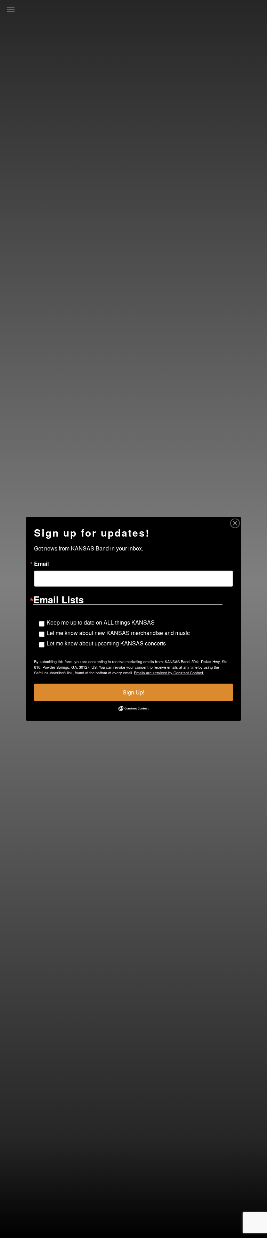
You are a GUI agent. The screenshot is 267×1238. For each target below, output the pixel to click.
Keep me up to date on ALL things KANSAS (101, 622)
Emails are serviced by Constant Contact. (169, 672)
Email (41, 563)
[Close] (235, 523)
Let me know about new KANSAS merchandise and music (118, 633)
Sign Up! (133, 692)
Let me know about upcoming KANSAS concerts (106, 643)
